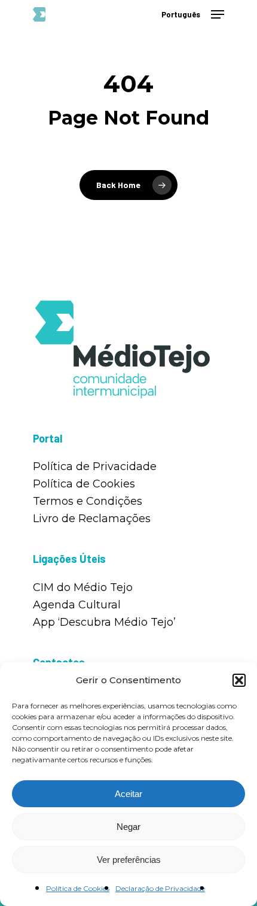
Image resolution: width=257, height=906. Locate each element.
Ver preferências (129, 860)
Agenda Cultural (77, 604)
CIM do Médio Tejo (83, 587)
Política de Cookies (77, 888)
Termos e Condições (87, 501)
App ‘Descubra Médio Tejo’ (104, 622)
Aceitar (128, 794)
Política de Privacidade (95, 466)
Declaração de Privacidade (160, 888)
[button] (239, 680)
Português (180, 15)
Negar (128, 827)
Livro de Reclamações (92, 518)
